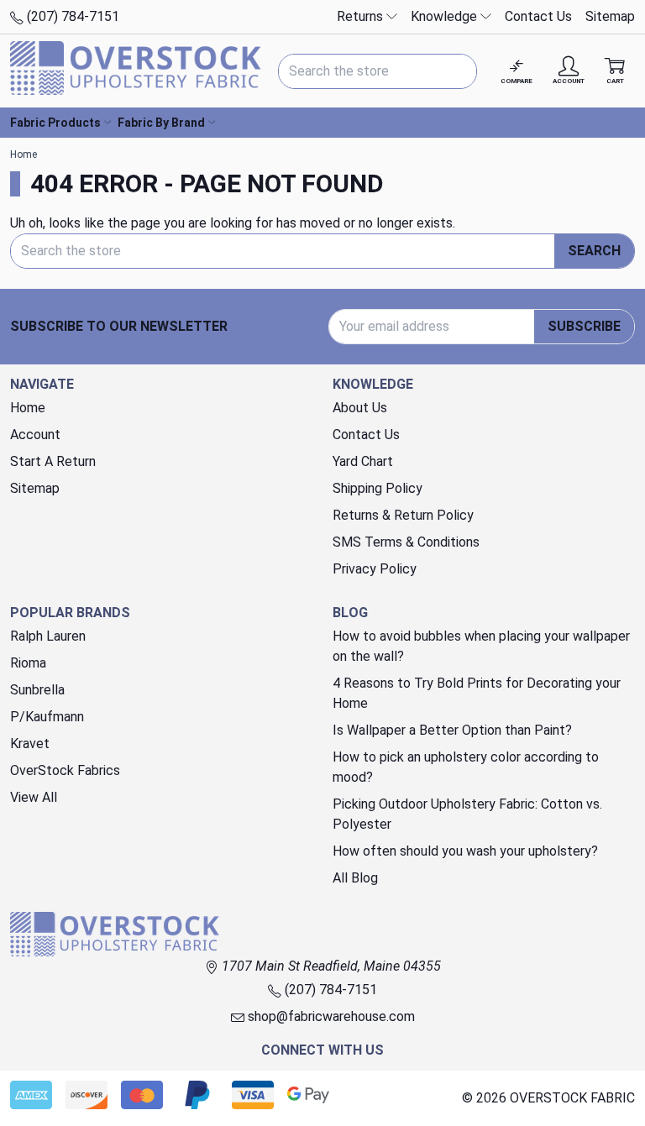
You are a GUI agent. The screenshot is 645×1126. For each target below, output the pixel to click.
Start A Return (53, 461)
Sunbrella (37, 690)
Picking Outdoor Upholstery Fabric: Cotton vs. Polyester (467, 814)
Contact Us (538, 16)
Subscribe (584, 326)
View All (33, 797)
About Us (360, 408)
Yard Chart (363, 461)
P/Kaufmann (47, 717)
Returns (361, 16)
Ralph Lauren (48, 636)
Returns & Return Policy (403, 515)
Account (35, 435)
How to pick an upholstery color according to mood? (466, 767)
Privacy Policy (375, 569)
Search (594, 251)
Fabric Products (55, 122)
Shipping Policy (377, 488)
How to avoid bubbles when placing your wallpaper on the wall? (481, 646)
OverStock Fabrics (65, 770)
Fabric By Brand (161, 122)
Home (27, 408)
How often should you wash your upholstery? (465, 851)
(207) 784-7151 (71, 16)
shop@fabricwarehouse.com (329, 1016)
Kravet (30, 744)
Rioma (28, 663)
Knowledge (445, 16)
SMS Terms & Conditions (406, 542)
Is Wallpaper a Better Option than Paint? (452, 730)
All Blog (355, 878)
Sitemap (610, 16)
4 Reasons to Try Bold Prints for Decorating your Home (477, 693)
